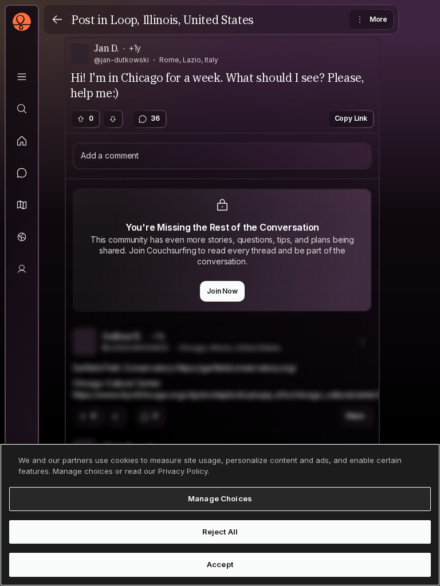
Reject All (220, 531)
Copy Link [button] (351, 118)
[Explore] (22, 109)
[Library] (22, 77)
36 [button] (155, 118)
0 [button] (91, 118)
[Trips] (22, 237)
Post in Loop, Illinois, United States (162, 19)
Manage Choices (220, 498)
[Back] (57, 19)
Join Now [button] (222, 291)
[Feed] (22, 141)
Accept (220, 564)
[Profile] (22, 269)
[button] (22, 205)
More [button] (378, 19)
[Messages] (22, 173)
